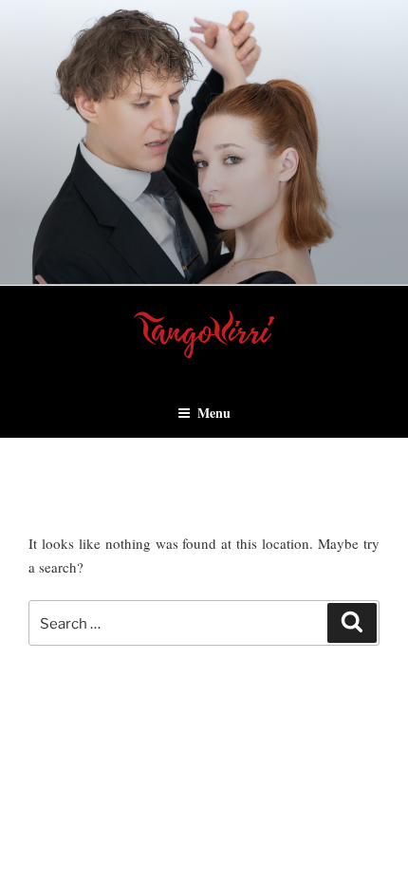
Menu (214, 413)
